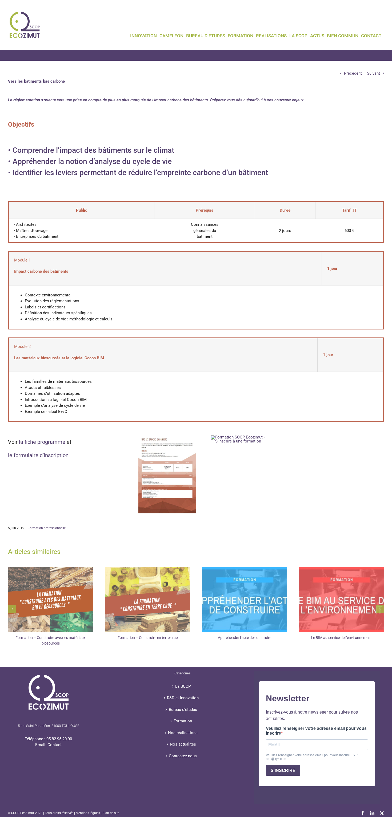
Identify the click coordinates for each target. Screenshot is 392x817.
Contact (54, 744)
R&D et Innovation (183, 697)
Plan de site (110, 813)
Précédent (353, 73)
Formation (183, 721)
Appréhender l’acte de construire (244, 637)
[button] (12, 609)
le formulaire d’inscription (38, 455)
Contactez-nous (183, 756)
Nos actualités (183, 744)
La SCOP (183, 686)
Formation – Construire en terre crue (148, 637)
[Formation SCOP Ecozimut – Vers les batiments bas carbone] (167, 437)
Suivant (373, 73)
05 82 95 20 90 (59, 738)
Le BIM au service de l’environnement (341, 637)
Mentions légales (88, 813)
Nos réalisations (183, 732)
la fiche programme (43, 442)
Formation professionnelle (47, 528)
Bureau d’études (183, 709)
